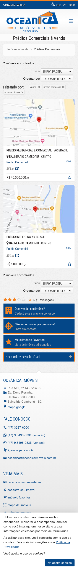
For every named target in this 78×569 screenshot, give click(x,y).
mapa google (17, 407)
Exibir (36, 71)
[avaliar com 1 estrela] (5, 299)
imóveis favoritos (19, 497)
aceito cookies (61, 562)
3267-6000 (65, 4)
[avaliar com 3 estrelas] (14, 299)
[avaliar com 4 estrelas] (19, 299)
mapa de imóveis (19, 505)
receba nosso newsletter (24, 482)
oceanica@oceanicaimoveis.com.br (32, 458)
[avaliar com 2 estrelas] (10, 299)
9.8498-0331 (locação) (26, 435)
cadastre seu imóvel (21, 490)
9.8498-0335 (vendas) (26, 442)
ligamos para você (20, 450)
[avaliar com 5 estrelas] (23, 299)
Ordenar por (31, 78)
